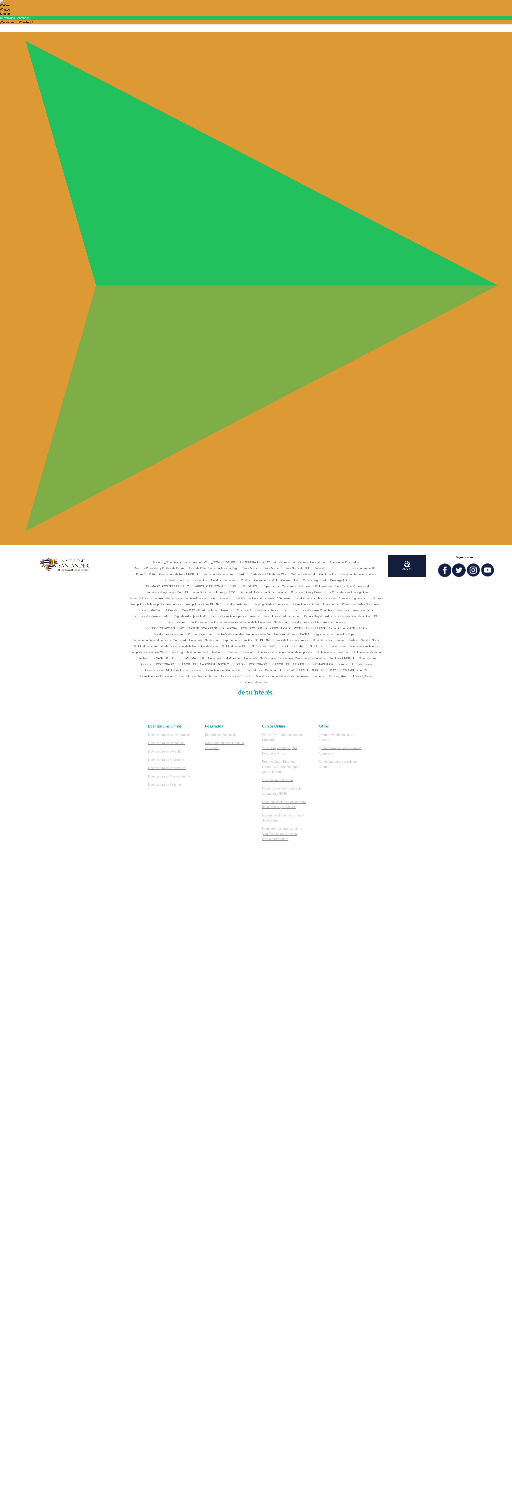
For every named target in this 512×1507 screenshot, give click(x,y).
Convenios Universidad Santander (215, 580)
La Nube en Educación (277, 780)
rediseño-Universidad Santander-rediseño (243, 634)
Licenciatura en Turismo (236, 676)
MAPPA (155, 610)
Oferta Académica (266, 610)
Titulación (247, 652)
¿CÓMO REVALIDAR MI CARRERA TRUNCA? (240, 562)
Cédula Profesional (303, 574)
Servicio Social (370, 640)
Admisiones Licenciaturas (309, 562)
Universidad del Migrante (224, 658)
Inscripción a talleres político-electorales (155, 604)
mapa (142, 610)
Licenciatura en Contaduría (223, 670)
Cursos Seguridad (314, 580)
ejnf (213, 598)
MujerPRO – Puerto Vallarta (199, 610)
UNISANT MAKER (162, 658)
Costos (245, 580)
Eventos (342, 664)
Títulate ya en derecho (366, 652)
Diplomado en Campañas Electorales (287, 586)
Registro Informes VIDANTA (291, 634)
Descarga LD (338, 580)
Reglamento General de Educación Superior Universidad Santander (175, 640)
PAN (377, 616)
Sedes (340, 640)
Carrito (242, 574)
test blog (177, 652)
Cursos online (290, 580)
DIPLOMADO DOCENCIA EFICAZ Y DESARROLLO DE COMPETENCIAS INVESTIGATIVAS (201, 586)
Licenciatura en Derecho (260, 670)
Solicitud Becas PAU (235, 646)
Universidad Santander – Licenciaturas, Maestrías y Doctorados (284, 658)
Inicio (156, 562)
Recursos (319, 676)
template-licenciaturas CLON (149, 652)
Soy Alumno (317, 646)
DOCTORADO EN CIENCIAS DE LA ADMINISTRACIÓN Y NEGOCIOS (200, 664)
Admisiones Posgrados (344, 562)
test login (218, 652)
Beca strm (320, 568)
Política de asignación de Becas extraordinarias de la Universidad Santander (238, 622)
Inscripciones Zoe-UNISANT (203, 604)
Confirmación (327, 574)
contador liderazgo (177, 580)
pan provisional (176, 622)
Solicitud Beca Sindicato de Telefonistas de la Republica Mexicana (176, 646)
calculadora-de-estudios (218, 574)
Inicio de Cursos (362, 664)
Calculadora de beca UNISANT (178, 574)
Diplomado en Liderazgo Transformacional (342, 586)
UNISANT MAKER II (191, 658)
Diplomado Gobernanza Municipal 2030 (210, 592)
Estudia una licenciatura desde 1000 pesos (263, 598)
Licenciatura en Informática (167, 768)
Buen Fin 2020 (145, 574)
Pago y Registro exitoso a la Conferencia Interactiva (337, 616)
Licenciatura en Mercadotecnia (197, 676)
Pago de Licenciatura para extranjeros (235, 616)
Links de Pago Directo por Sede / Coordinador (352, 604)
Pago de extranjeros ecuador (354, 610)
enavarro (225, 598)
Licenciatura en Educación (156, 676)
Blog (334, 568)
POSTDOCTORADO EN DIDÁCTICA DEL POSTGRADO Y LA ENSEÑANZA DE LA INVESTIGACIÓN (304, 628)
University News (362, 676)
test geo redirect (197, 652)
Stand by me (338, 646)
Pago (286, 610)
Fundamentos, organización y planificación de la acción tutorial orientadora (282, 834)
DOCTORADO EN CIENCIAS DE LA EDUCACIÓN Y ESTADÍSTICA (291, 664)
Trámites (141, 658)
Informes (377, 598)
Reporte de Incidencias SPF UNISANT (247, 640)
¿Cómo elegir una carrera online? (185, 562)
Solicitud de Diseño (264, 646)
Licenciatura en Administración (169, 735)
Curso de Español (265, 580)
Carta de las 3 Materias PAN (268, 574)
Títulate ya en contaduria (332, 652)
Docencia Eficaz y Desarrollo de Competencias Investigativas (329, 592)
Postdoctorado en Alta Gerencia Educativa (318, 622)
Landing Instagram (237, 604)
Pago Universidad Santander (281, 616)
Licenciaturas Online (306, 604)
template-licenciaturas (364, 646)
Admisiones (281, 562)
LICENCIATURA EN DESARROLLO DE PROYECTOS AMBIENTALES (323, 670)
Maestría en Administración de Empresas (282, 676)
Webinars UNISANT (341, 658)
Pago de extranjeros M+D (190, 616)
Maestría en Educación (221, 735)
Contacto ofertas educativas (358, 574)
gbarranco (360, 598)
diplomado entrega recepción (162, 592)
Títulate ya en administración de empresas (285, 652)
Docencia (146, 664)
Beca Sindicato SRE (297, 568)
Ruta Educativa (322, 640)
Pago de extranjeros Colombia (313, 610)
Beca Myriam (251, 568)
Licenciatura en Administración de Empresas (173, 670)
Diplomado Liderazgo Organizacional (263, 592)
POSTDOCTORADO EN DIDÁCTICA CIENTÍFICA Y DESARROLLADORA (191, 628)
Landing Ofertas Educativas (271, 604)
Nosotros (227, 610)
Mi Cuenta (170, 610)
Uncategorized (338, 676)
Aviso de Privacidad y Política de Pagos (159, 568)
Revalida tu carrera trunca (291, 640)
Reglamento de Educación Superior (336, 634)
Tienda (232, 652)
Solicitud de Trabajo (293, 646)
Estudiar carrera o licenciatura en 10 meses (322, 598)
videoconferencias (256, 682)
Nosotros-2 (244, 610)
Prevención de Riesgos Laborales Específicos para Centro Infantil (281, 767)
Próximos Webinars (200, 634)
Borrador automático (365, 568)
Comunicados (367, 658)
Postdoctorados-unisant (169, 634)
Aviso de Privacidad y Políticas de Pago (213, 568)
